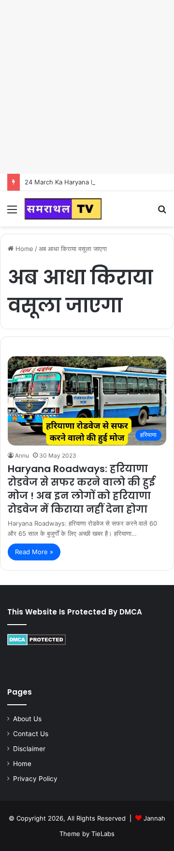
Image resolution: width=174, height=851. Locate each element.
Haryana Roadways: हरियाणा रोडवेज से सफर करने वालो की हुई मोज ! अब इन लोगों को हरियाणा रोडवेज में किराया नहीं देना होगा (81, 489)
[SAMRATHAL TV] (63, 209)
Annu (22, 455)
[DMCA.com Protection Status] (36, 643)
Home (23, 248)
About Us (27, 719)
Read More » (34, 552)
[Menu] (12, 212)
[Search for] (162, 212)
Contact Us (30, 734)
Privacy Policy (35, 778)
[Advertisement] (87, 87)
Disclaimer (29, 749)
